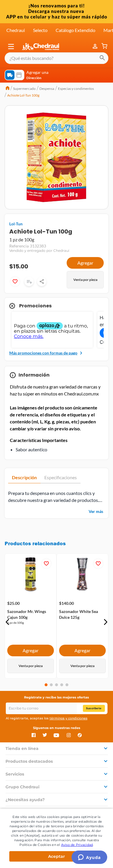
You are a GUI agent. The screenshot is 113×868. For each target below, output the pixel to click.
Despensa (46, 88)
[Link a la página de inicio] (7, 88)
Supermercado (24, 88)
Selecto (40, 30)
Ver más (96, 511)
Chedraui (15, 30)
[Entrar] (96, 46)
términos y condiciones (69, 718)
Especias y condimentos (76, 88)
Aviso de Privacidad (77, 845)
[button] (11, 46)
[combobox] (56, 58)
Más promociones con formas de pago (43, 352)
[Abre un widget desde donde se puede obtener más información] (89, 858)
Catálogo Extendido (75, 30)
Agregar (85, 262)
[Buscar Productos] (102, 58)
